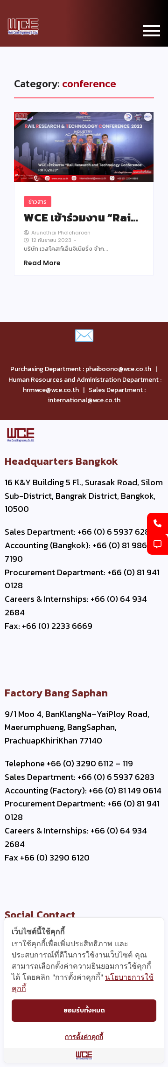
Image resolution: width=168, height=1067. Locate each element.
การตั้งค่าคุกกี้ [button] (84, 1036)
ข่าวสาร (37, 202)
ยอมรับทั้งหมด (84, 1010)
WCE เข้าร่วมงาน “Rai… (81, 218)
